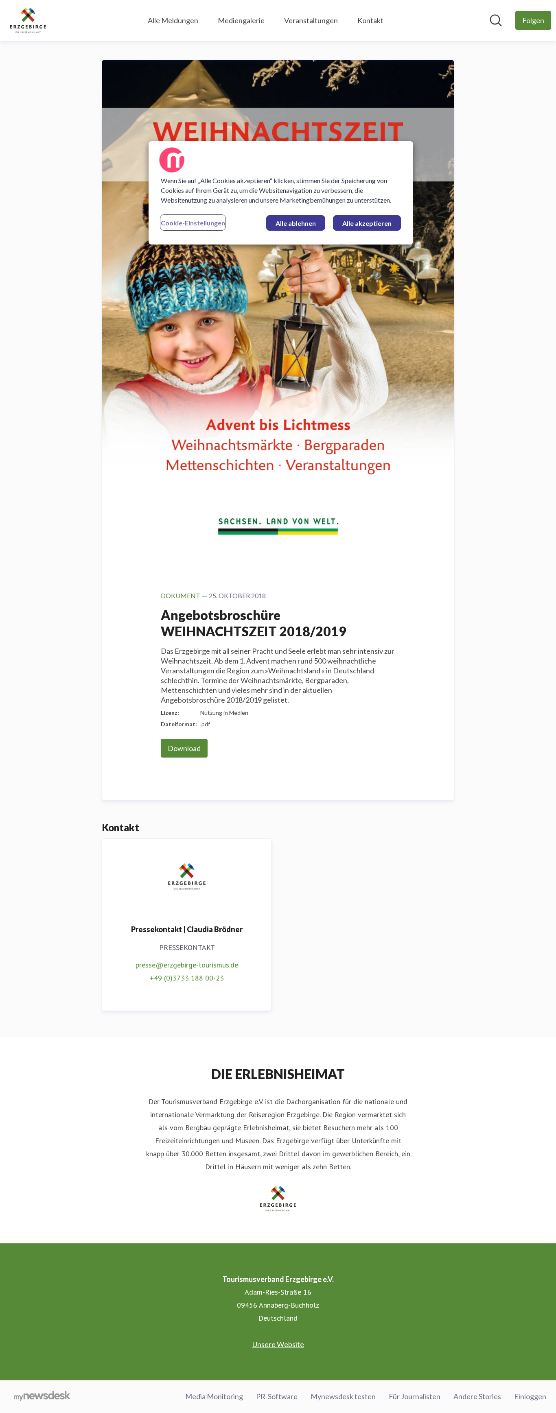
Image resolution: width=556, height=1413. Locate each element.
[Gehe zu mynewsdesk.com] (42, 1396)
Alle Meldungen (173, 20)
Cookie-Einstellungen (193, 223)
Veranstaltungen (311, 20)
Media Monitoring (214, 1396)
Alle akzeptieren (367, 223)
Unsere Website (278, 1344)
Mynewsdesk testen (343, 1396)
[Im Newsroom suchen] (495, 20)
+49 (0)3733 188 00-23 (187, 978)
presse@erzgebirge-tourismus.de (187, 965)
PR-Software (277, 1396)
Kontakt (370, 20)
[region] (281, 193)
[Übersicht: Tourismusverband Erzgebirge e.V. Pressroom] (28, 20)
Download (184, 748)
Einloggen (530, 1396)
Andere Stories (477, 1396)
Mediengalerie (241, 20)
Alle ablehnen (296, 223)
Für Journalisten (414, 1396)
